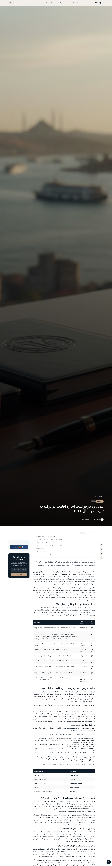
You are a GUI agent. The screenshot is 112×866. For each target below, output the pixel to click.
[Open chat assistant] (109, 862)
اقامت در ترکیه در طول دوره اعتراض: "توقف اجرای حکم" (49, 545)
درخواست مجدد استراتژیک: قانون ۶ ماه (44, 551)
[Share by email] (101, 557)
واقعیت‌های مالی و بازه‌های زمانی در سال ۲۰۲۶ (46, 554)
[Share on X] (101, 549)
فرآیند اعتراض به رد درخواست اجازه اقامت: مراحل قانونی (49, 539)
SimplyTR (99, 2)
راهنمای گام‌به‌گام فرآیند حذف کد (63, 734)
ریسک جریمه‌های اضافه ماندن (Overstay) (45, 548)
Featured (99, 501)
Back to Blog (97, 497)
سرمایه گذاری (59, 2)
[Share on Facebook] (101, 544)
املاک (67, 2)
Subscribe (19, 574)
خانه (77, 2)
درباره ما (41, 2)
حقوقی (52, 2)
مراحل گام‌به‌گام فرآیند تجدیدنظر (43, 542)
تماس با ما (33, 2)
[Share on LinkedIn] (101, 553)
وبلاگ (46, 2)
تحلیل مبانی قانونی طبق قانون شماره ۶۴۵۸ (45, 536)
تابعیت (72, 2)
